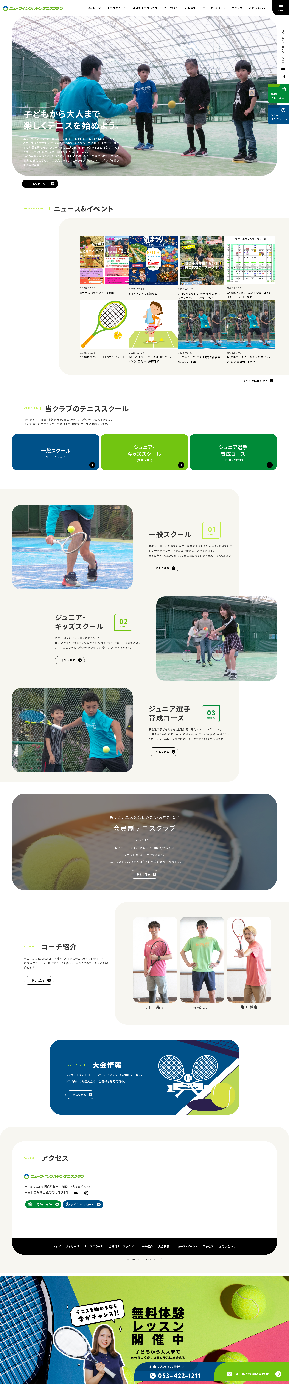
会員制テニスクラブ (145, 8)
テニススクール (116, 8)
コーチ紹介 (171, 8)
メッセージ (94, 8)
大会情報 (190, 8)
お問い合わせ (257, 8)
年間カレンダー (43, 1204)
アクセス (237, 8)
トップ (57, 1246)
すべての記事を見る (255, 380)
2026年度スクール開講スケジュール (102, 357)
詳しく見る (162, 568)
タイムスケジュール (83, 1204)
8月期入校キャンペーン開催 (97, 292)
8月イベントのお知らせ (143, 293)
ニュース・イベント (213, 8)
